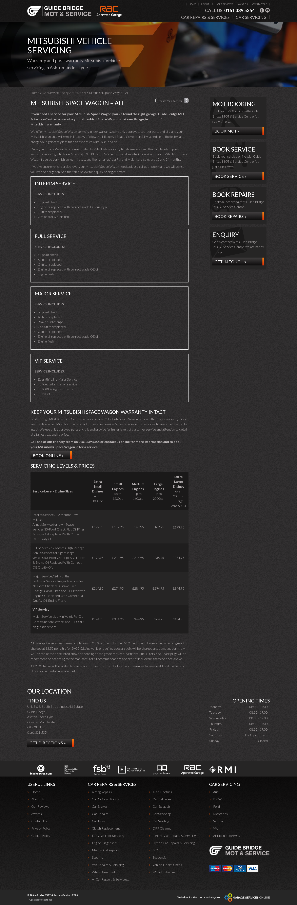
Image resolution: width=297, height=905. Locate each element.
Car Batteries (162, 799)
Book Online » (48, 455)
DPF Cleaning (162, 828)
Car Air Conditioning (105, 799)
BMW (217, 799)
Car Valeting (161, 821)
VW (215, 828)
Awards (242, 4)
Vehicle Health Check (167, 864)
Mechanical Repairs (105, 850)
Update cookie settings (40, 899)
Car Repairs (100, 813)
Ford (216, 806)
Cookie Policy (40, 835)
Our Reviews (225, 4)
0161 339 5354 (230, 10)
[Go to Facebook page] (262, 10)
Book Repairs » (230, 216)
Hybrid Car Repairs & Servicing (174, 843)
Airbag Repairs (102, 792)
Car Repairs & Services (205, 17)
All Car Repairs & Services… (111, 879)
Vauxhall (218, 821)
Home (192, 4)
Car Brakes (99, 806)
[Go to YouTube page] (267, 10)
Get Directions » (47, 742)
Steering (97, 857)
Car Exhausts (162, 806)
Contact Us (259, 4)
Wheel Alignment (103, 872)
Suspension (160, 857)
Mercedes (220, 813)
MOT (156, 850)
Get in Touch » (230, 261)
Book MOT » (227, 130)
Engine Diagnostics (105, 843)
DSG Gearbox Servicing (108, 835)
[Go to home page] (74, 11)
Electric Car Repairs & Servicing (174, 835)
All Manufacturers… (226, 835)
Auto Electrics (162, 792)
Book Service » (230, 176)
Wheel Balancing (164, 872)
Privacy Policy (41, 828)
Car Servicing (251, 17)
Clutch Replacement (106, 828)
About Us (207, 4)
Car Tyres (98, 821)
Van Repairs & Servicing (108, 864)
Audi (216, 792)
